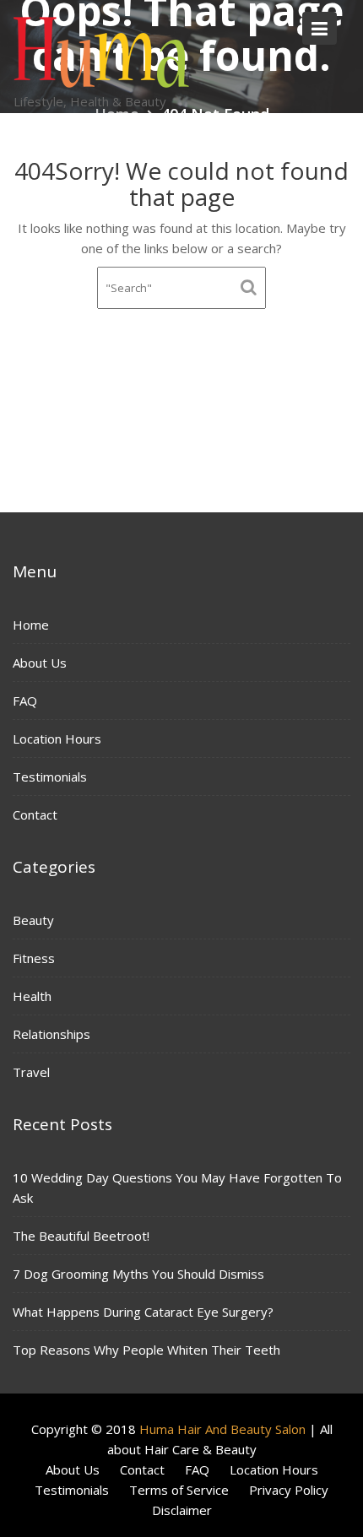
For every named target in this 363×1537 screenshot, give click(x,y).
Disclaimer (182, 1510)
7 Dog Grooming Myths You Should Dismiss (138, 1273)
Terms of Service (179, 1489)
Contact (35, 814)
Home (31, 624)
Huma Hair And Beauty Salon (222, 1429)
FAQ (25, 700)
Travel (31, 1071)
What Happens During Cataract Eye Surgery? (143, 1311)
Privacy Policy (288, 1489)
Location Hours (57, 738)
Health (32, 996)
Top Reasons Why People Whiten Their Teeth (146, 1349)
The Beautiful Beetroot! (81, 1235)
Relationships (51, 1034)
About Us (40, 662)
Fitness (34, 958)
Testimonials (50, 776)
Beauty (33, 920)
